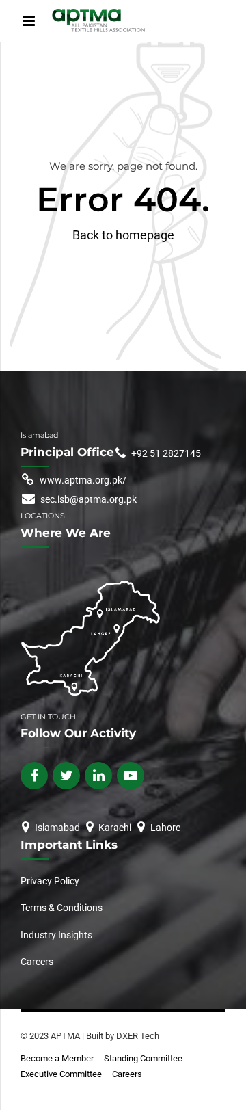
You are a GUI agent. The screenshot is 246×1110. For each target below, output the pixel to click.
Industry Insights (56, 934)
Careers (36, 961)
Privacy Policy (50, 880)
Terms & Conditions (61, 907)
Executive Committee (61, 1074)
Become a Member (57, 1058)
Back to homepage (123, 235)
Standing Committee (143, 1058)
